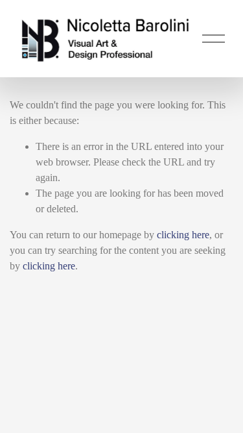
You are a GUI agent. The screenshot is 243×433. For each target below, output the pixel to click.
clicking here (183, 234)
